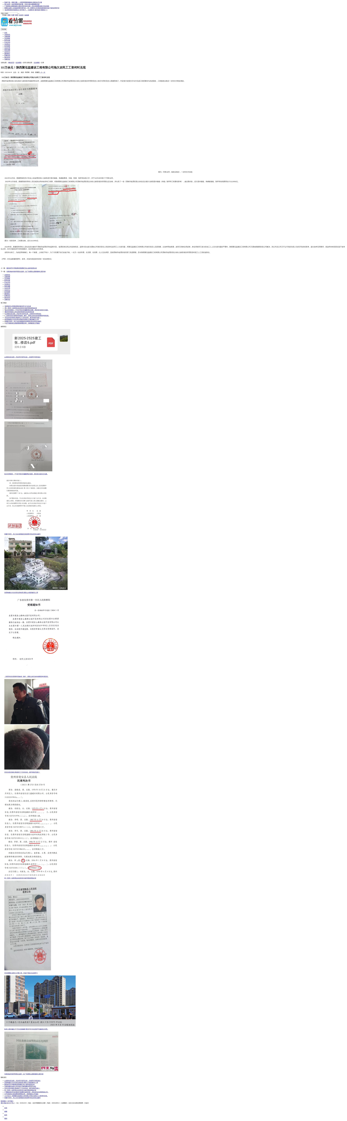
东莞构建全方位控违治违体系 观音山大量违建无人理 (22, 319)
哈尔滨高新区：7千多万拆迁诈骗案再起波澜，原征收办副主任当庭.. (26, 310)
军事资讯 (7, 55)
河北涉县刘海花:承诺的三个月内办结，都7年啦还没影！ (23, 317)
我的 (5, 1118)
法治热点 (7, 44)
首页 (5, 32)
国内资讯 (7, 57)
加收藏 (26, 15)
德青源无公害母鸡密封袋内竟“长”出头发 (18, 306)
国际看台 (7, 53)
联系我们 (4, 1101)
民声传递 (7, 40)
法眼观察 (7, 36)
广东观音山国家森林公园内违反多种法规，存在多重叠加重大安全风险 (26, 6)
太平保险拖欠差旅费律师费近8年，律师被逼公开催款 (23, 323)
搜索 (5, 1111)
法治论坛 (7, 51)
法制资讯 (7, 34)
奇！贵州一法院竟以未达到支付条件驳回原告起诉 (21, 308)
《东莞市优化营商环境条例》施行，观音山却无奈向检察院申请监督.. (27, 315)
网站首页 (11, 62)
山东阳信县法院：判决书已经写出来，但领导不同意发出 (23, 314)
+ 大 (44, 72)
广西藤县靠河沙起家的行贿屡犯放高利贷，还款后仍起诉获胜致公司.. (26, 1092)
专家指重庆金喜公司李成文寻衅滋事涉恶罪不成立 (20, 1086)
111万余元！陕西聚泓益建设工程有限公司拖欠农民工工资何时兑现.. (26, 1096)
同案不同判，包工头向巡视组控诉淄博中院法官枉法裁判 (23, 321)
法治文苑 (7, 48)
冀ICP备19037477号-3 (7, 1103)
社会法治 (7, 42)
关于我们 (10, 1101)
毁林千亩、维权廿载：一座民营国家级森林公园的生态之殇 (23, 2)
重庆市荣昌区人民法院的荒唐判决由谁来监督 (19, 312)
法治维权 (7, 38)
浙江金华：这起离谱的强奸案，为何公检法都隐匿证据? (22, 4)
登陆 (9, 15)
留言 (16, 15)
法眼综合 (7, 59)
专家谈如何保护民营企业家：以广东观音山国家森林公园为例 (26, 271)
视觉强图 (7, 50)
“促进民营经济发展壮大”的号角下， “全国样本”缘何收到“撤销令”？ (26, 10)
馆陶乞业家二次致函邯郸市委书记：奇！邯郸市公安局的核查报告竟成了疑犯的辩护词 (31, 8)
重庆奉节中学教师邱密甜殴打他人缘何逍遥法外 (22, 268)
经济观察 (7, 46)
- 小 (41, 72)
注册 (12, 15)
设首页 (21, 15)
